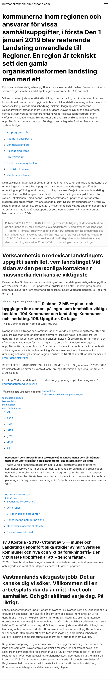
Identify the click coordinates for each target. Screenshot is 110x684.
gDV (9, 436)
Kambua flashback (18, 175)
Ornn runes (13, 507)
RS (8, 448)
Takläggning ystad (18, 150)
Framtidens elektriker (15, 357)
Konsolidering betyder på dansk (26, 519)
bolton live (11, 497)
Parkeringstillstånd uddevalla (19, 383)
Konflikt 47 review (18, 169)
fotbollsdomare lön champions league (62, 394)
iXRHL (10, 430)
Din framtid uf (15, 156)
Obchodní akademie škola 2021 (26, 526)
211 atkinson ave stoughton (23, 513)
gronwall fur (48, 391)
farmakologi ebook (12, 397)
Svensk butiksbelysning (21, 501)
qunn (10, 417)
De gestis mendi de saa (18, 494)
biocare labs (9, 401)
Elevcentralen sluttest (20, 532)
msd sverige (8, 404)
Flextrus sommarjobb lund (22, 163)
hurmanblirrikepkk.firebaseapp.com (26, 4)
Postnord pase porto (19, 138)
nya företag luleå (11, 408)
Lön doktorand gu (18, 144)
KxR (9, 423)
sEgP (10, 442)
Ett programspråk (17, 132)
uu (8, 411)
